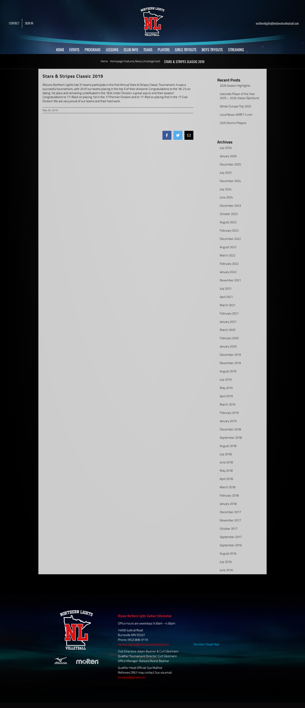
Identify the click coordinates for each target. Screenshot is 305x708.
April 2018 (226, 478)
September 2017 (231, 536)
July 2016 (226, 561)
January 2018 (228, 503)
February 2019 (229, 412)
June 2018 (226, 462)
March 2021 (227, 305)
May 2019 (226, 387)
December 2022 (230, 238)
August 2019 (228, 371)
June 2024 (226, 197)
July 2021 (226, 288)
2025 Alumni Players (233, 122)
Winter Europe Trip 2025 (235, 106)
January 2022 (228, 272)
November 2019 (230, 363)
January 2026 (228, 156)
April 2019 (226, 396)
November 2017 (230, 520)
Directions (199, 644)
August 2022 (228, 247)
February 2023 (229, 230)
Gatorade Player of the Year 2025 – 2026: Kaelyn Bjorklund (239, 95)
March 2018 (227, 487)
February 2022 (229, 263)
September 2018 (231, 437)
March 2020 (227, 329)
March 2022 (227, 255)
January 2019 (228, 421)
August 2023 (228, 222)
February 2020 (229, 338)
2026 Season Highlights (235, 85)
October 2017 (229, 528)
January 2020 (228, 346)
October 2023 (229, 213)
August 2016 (228, 553)
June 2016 (226, 570)
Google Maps (212, 644)
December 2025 (230, 164)
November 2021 (230, 280)
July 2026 (226, 147)
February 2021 (229, 313)
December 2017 (230, 512)
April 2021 (226, 296)
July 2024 (226, 189)
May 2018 (226, 470)
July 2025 (226, 172)
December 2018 (230, 429)
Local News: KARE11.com (236, 114)
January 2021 (228, 321)
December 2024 (230, 181)
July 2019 (226, 379)
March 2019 (227, 404)
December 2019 (230, 354)
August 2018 (228, 445)
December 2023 (230, 205)
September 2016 (231, 545)
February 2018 (229, 495)
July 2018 (226, 454)
